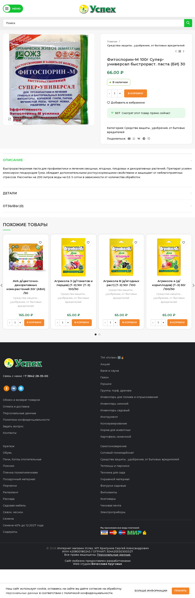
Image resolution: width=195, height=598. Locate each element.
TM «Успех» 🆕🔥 (112, 357)
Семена (8, 518)
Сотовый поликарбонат (117, 452)
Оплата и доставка (16, 406)
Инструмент (109, 417)
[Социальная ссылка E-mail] (129, 138)
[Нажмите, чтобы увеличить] (9, 119)
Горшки (105, 384)
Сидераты (10, 532)
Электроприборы (112, 512)
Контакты (9, 433)
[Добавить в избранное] (40, 242)
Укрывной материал (114, 479)
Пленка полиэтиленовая (20, 472)
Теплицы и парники (114, 466)
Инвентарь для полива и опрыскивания (129, 397)
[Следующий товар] (183, 51)
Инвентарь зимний (114, 403)
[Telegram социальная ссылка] (143, 138)
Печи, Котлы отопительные (22, 459)
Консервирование (113, 423)
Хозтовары (108, 499)
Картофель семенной (115, 436)
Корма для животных (115, 430)
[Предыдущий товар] (176, 51)
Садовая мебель (14, 505)
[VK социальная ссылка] (138, 138)
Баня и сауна (109, 370)
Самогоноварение (113, 446)
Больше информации (151, 590)
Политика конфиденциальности (26, 419)
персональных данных (22, 593)
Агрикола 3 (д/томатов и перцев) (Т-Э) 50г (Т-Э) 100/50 (73, 285)
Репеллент (10, 492)
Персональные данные (19, 413)
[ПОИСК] (188, 23)
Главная (112, 41)
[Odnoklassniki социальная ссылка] (6, 388)
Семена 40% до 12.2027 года (23, 525)
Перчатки (10, 485)
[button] (34, 322)
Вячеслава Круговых (106, 564)
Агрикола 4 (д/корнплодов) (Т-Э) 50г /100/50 (169, 285)
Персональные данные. (114, 554)
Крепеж (8, 446)
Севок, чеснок (13, 512)
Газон (104, 377)
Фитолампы (108, 492)
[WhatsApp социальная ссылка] (134, 138)
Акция (105, 364)
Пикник (8, 466)
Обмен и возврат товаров (21, 400)
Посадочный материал (19, 479)
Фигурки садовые (113, 485)
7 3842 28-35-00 (36, 376)
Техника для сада (112, 472)
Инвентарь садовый (114, 410)
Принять (180, 590)
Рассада (8, 499)
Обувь (7, 452)
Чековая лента (110, 505)
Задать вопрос (13, 426)
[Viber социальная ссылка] (148, 138)
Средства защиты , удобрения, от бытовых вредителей (146, 45)
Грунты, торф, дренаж (116, 390)
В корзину (135, 93)
